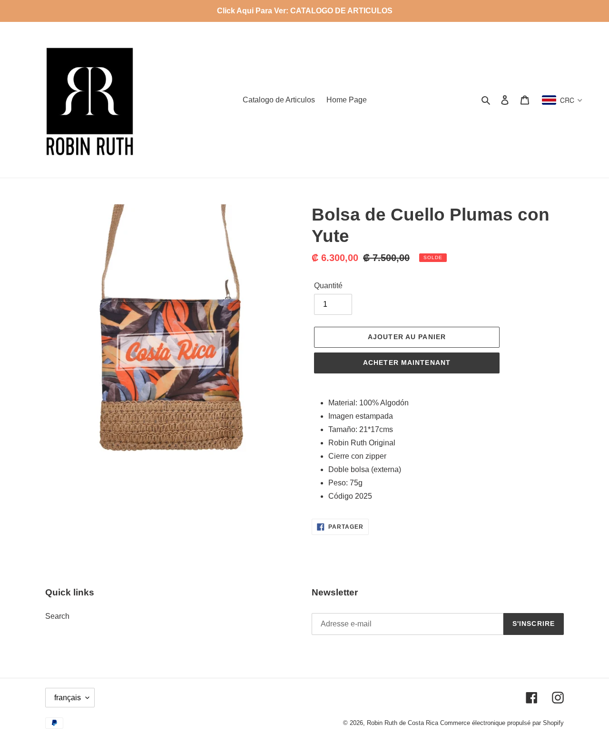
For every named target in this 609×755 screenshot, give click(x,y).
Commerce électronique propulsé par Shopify (502, 722)
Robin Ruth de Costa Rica (402, 722)
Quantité (328, 286)
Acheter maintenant (407, 362)
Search (57, 616)
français (67, 698)
